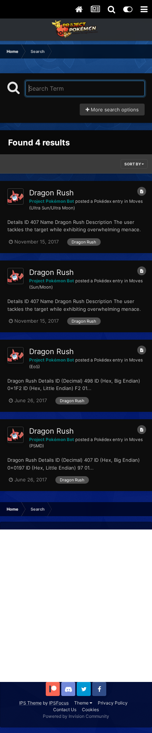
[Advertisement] (76, 605)
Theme (82, 703)
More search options (114, 109)
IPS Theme (30, 703)
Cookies (90, 709)
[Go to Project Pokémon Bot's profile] (15, 196)
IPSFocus (59, 703)
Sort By (133, 164)
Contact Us (64, 709)
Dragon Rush (51, 192)
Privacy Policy (113, 703)
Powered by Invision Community (76, 716)
